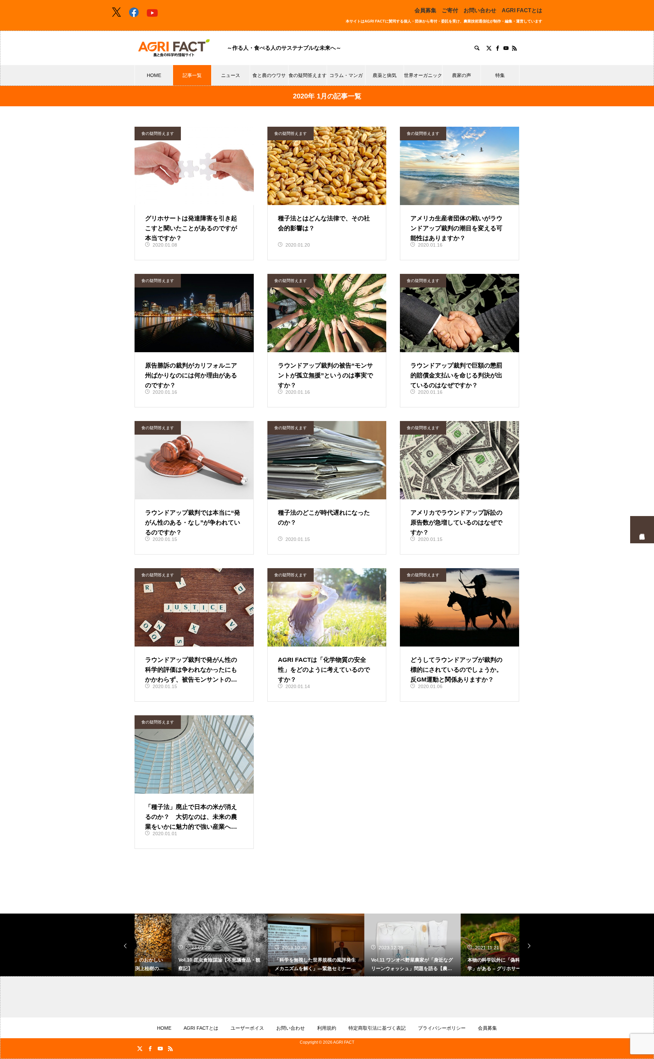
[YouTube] (505, 48)
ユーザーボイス (247, 1028)
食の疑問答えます (308, 75)
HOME (154, 75)
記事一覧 (192, 75)
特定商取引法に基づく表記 (377, 1028)
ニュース (230, 75)
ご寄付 (450, 10)
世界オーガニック (423, 75)
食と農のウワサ (269, 75)
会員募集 (425, 10)
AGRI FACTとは (522, 10)
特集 (500, 75)
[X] (488, 48)
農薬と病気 (384, 75)
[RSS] (514, 48)
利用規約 (326, 1028)
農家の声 (461, 75)
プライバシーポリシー (442, 1028)
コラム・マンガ (346, 75)
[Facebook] (497, 48)
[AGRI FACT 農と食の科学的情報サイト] (174, 48)
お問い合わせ (480, 10)
